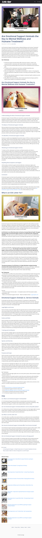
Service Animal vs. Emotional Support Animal (14, 387)
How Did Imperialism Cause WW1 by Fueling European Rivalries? (20, 518)
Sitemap (22, 527)
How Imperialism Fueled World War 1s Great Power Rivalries (21, 472)
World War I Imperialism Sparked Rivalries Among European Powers (21, 492)
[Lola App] (7, 2)
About (25, 527)
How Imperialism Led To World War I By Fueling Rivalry (20, 511)
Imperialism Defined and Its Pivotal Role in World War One (20, 485)
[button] (34, 2)
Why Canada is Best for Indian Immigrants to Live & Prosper (16, 450)
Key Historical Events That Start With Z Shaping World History (21, 478)
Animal (4, 447)
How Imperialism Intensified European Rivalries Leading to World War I (20, 459)
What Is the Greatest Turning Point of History (17, 465)
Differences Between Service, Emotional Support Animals (17, 390)
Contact (29, 527)
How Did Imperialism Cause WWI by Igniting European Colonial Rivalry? (19, 505)
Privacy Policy (17, 527)
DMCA (13, 527)
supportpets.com (34, 294)
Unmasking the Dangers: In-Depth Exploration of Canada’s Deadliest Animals (19, 449)
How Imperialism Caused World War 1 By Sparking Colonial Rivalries (20, 499)
